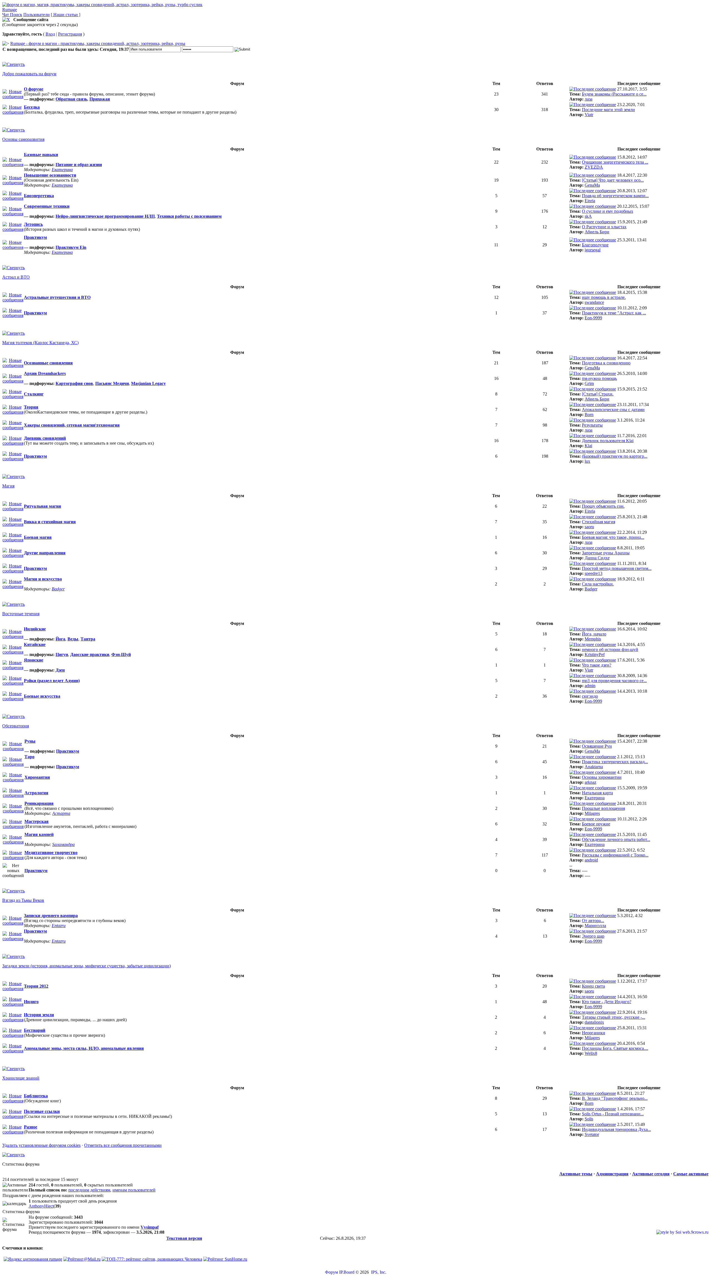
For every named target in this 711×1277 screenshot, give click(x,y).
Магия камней (39, 834)
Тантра (88, 639)
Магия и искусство (43, 579)
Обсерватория (15, 725)
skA (588, 216)
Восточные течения (20, 613)
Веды (72, 639)
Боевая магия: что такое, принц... (613, 537)
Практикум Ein (71, 247)
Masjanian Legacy (148, 383)
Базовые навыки (41, 154)
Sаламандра (63, 844)
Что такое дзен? (596, 665)
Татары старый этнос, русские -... (613, 1017)
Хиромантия (37, 777)
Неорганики (593, 1032)
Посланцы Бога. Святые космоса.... (615, 1048)
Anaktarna (594, 766)
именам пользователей (134, 1190)
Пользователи (36, 14)
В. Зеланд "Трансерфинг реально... (615, 1098)
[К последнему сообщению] (592, 89)
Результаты (592, 425)
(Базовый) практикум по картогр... (614, 456)
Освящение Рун (597, 746)
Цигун (62, 654)
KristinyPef (595, 654)
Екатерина (62, 169)
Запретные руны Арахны (606, 552)
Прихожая (99, 99)
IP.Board (346, 1272)
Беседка (32, 107)
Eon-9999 (593, 318)
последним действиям (89, 1190)
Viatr (589, 114)
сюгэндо (590, 696)
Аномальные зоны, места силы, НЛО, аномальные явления (84, 1048)
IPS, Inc (378, 1272)
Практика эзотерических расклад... (615, 761)
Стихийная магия (598, 521)
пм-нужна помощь (599, 378)
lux (587, 461)
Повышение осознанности (50, 175)
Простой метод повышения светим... (617, 568)
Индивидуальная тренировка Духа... (616, 1129)
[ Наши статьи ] (65, 14)
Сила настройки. (598, 584)
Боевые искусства (42, 696)
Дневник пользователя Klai (608, 440)
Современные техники (46, 206)
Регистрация (70, 34)
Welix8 (591, 1053)
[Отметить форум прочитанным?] (12, 112)
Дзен (60, 670)
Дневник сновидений (45, 438)
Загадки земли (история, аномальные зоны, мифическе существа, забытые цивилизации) (86, 965)
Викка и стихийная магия (50, 521)
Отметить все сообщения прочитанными (123, 1145)
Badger (58, 589)
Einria (590, 200)
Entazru (59, 925)
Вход (50, 34)
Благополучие (595, 244)
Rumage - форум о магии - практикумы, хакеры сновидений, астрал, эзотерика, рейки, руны (97, 43)
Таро (29, 756)
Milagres (592, 813)
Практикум (35, 237)
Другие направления (45, 552)
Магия (8, 486)
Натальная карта (597, 792)
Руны (30, 741)
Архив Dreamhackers (45, 373)
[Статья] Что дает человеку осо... (613, 180)
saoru (589, 526)
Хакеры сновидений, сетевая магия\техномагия (72, 425)
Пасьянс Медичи (112, 383)
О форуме (33, 89)
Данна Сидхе (597, 557)
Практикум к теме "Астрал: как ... (614, 313)
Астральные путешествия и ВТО (57, 297)
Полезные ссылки (42, 1111)
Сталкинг (34, 394)
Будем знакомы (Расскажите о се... (614, 94)
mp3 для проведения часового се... (614, 680)
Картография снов (74, 383)
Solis (589, 1118)
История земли (39, 1014)
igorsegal (592, 249)
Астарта (61, 813)
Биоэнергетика (39, 195)
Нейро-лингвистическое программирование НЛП (105, 216)
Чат (6, 14)
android (591, 860)
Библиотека (36, 1095)
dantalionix (594, 1022)
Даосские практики (89, 654)
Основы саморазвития (23, 139)
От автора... (593, 920)
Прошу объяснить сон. (603, 506)
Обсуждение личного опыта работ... (616, 839)
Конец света (593, 986)
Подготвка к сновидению (606, 362)
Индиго (31, 1001)
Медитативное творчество (50, 852)
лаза (588, 99)
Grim (589, 383)
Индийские (35, 629)
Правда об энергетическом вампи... (615, 195)
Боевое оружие (596, 824)
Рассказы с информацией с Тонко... (615, 855)
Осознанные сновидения (48, 362)
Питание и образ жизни (79, 164)
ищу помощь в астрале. (604, 297)
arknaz (590, 782)
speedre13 (593, 573)
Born (589, 414)
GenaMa (592, 185)
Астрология (36, 792)
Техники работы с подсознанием (189, 216)
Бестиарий (34, 1030)
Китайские (35, 644)
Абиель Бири (597, 231)
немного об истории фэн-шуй (610, 649)
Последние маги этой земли (608, 109)
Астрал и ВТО (16, 277)
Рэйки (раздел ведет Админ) (52, 680)
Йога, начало (594, 634)
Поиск (16, 14)
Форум (331, 1272)
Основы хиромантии (602, 777)
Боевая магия (38, 537)
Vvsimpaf (150, 1227)
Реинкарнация (39, 803)
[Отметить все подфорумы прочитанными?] (12, 96)
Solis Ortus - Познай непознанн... (613, 1113)
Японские (33, 660)
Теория (31, 407)
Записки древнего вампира (51, 915)
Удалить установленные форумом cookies (41, 1145)
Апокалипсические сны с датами (613, 409)
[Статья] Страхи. (598, 394)
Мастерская (36, 821)
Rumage (9, 9)
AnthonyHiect (41, 1206)
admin (590, 685)
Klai (588, 445)
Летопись (33, 224)
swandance (594, 302)
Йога (60, 639)
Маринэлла (595, 925)
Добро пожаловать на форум (29, 73)
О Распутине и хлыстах (604, 226)
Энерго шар (593, 936)
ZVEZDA (594, 167)
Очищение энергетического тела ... (615, 162)
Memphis (593, 639)
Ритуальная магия (42, 506)
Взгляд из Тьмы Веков (23, 900)
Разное (30, 1127)
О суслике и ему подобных (607, 211)
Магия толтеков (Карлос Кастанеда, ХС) (40, 342)
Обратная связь (71, 99)
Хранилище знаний (20, 1078)
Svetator (592, 1134)
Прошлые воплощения (603, 808)
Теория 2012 (36, 986)
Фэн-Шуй (121, 654)
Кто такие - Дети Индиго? (606, 1001)
